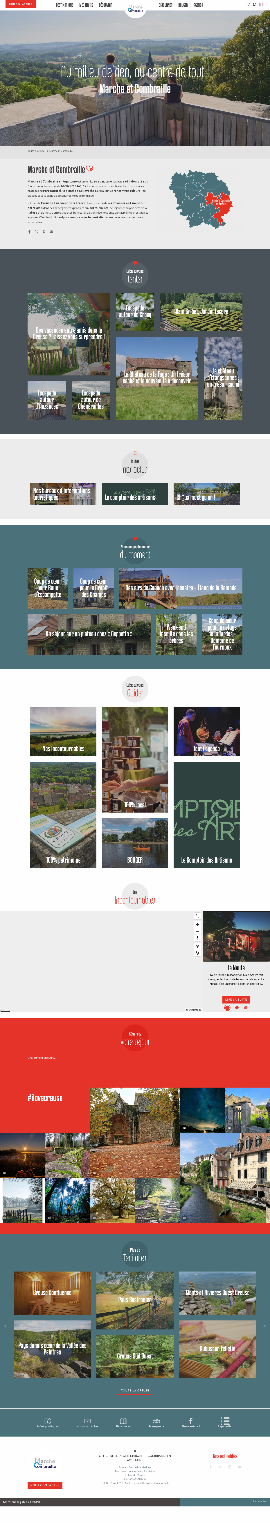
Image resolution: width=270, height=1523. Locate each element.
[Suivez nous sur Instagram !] (230, 1467)
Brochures (123, 1426)
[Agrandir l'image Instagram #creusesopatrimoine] (135, 1133)
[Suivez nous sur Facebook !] (210, 1467)
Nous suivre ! (191, 1426)
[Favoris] (248, 4)
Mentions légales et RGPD (21, 1502)
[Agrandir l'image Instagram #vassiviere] (67, 1155)
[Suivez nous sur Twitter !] (220, 1467)
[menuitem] (64, 5)
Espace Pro (225, 1426)
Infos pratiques (48, 1426)
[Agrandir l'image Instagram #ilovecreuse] (22, 1155)
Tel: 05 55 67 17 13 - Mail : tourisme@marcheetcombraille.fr (135, 1483)
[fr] (261, 4)
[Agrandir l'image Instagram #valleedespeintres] (22, 1200)
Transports (156, 1426)
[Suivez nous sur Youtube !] (239, 1467)
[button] (254, 4)
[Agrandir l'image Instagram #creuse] (112, 1200)
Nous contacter (87, 1426)
